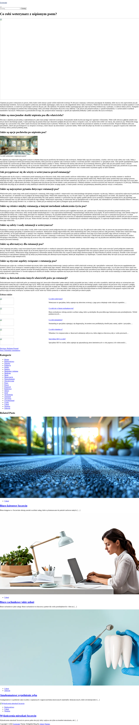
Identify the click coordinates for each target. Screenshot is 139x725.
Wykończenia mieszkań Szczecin (18, 715)
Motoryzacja (8, 377)
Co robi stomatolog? (56, 320)
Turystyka (7, 398)
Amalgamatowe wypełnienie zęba (18, 695)
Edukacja (7, 365)
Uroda (6, 402)
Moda (6, 375)
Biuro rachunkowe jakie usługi (17, 602)
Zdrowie (7, 408)
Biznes (6, 359)
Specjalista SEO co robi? (57, 339)
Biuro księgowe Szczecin (13, 505)
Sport (6, 393)
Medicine (7, 373)
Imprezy (7, 369)
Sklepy (6, 391)
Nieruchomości (9, 379)
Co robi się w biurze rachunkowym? (61, 308)
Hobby (6, 367)
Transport (7, 397)
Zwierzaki (3, 3)
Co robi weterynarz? (56, 299)
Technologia (8, 395)
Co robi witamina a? (56, 329)
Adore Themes (45, 724)
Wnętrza (7, 406)
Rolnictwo (8, 389)
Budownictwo (9, 361)
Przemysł (7, 387)
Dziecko (7, 363)
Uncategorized (9, 400)
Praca (6, 383)
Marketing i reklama (11, 371)
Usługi (6, 404)
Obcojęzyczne (9, 381)
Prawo (6, 385)
